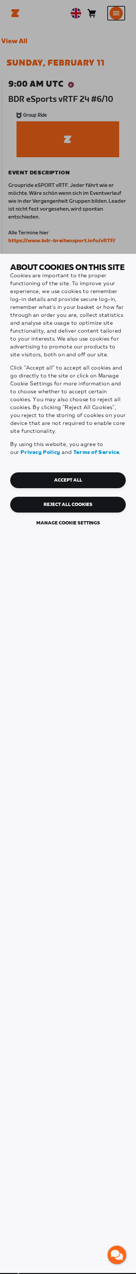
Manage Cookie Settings (68, 523)
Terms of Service (96, 452)
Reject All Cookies (68, 504)
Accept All (68, 480)
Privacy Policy (40, 452)
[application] (116, 1254)
